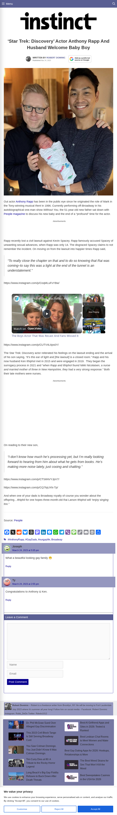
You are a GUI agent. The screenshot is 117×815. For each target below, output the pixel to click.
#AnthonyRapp (16, 539)
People (18, 520)
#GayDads (31, 539)
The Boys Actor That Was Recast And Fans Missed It (46, 298)
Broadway (56, 539)
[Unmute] (88, 304)
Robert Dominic (55, 57)
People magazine (14, 213)
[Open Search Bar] (114, 4)
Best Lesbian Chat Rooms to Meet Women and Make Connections (94, 740)
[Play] (84, 304)
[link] (17, 299)
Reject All (59, 809)
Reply (8, 566)
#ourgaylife (44, 539)
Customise (22, 809)
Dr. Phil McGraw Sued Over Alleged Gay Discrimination (41, 725)
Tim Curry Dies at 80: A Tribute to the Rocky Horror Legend (40, 763)
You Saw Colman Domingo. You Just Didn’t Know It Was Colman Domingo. (41, 750)
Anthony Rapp (24, 201)
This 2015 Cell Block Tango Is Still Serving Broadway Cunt (41, 736)
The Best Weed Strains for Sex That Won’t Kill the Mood (94, 764)
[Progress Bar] (93, 302)
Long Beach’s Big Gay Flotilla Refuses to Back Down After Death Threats (42, 776)
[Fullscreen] (102, 304)
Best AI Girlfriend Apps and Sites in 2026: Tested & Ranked (94, 726)
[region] (58, 801)
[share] (76, 297)
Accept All (95, 809)
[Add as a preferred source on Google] (79, 58)
